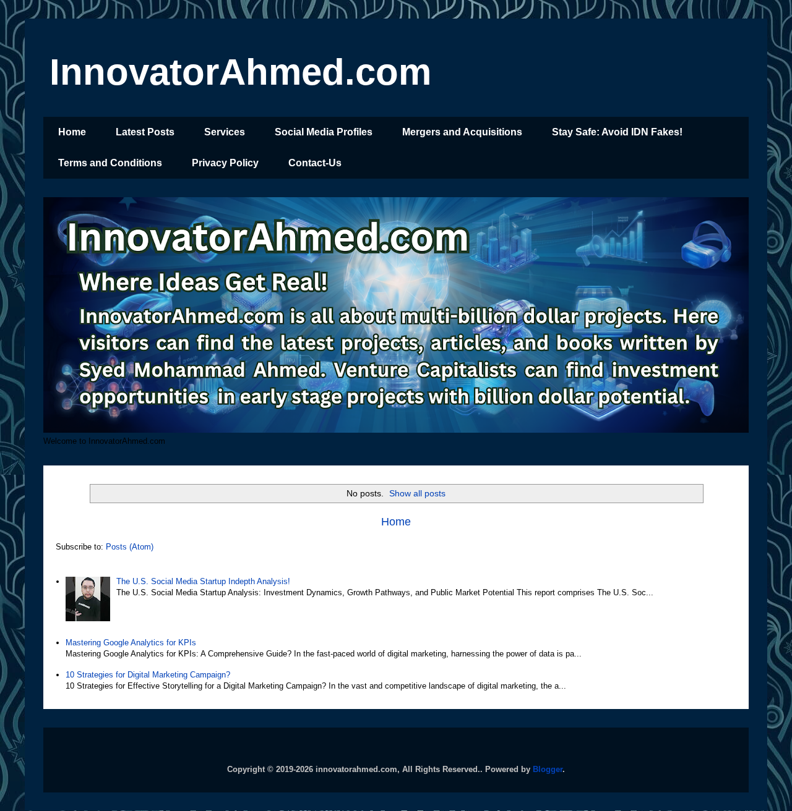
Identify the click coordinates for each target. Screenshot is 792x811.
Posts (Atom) (129, 546)
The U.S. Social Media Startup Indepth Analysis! (203, 581)
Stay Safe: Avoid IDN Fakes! (617, 132)
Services (224, 132)
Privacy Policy (225, 163)
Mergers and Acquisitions (462, 132)
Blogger (547, 769)
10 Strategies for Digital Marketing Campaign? (148, 674)
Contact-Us (315, 163)
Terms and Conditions (110, 163)
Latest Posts (145, 132)
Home (72, 132)
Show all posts (417, 493)
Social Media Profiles (323, 132)
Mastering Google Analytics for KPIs (131, 642)
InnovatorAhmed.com (240, 72)
